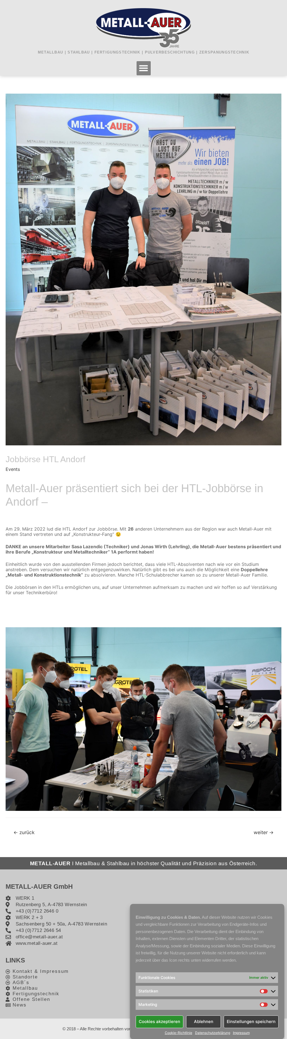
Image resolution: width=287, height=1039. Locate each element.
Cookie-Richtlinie (178, 1033)
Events (13, 469)
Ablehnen (203, 1021)
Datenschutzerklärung (212, 1033)
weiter (264, 832)
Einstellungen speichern (251, 1021)
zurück (23, 832)
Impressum (241, 1033)
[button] (143, 68)
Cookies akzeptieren (159, 1021)
